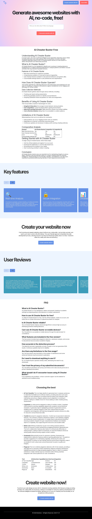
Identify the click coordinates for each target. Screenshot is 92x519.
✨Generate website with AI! (46, 33)
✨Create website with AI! (46, 498)
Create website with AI (46, 242)
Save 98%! (84, 2)
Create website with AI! (70, 2)
